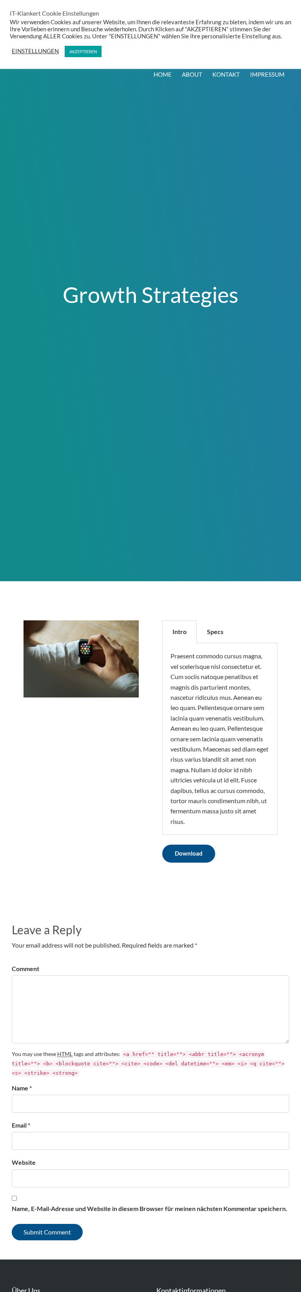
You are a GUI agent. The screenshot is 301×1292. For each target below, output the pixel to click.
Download (189, 853)
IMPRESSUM (267, 74)
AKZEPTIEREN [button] (83, 51)
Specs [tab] (215, 631)
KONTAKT (226, 74)
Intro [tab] (179, 631)
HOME (163, 74)
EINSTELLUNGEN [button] (35, 51)
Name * (22, 1088)
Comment (25, 968)
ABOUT (192, 74)
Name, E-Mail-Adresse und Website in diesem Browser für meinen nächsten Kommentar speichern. (149, 1208)
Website (24, 1162)
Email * (21, 1125)
